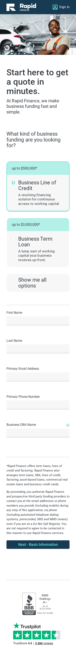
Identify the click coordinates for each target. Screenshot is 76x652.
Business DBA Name (21, 425)
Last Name (14, 341)
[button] (38, 186)
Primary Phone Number (23, 397)
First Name (14, 313)
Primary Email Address (22, 369)
